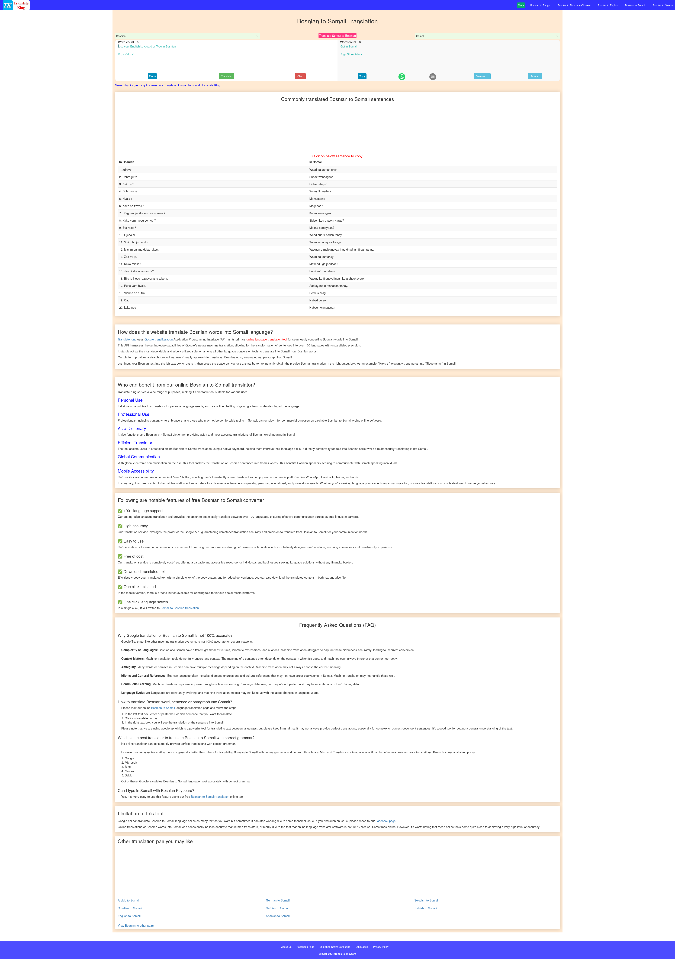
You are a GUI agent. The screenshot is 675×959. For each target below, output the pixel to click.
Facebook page (386, 820)
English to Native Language (335, 946)
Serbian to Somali (277, 908)
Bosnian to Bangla (540, 5)
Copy (152, 76)
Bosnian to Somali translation (210, 796)
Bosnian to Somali (163, 707)
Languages (361, 946)
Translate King (127, 339)
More (521, 5)
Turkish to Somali (425, 908)
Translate (226, 76)
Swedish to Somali (426, 900)
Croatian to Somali (130, 908)
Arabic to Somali (128, 900)
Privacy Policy (380, 946)
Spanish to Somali (278, 916)
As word (535, 76)
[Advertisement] (56, 81)
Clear (300, 76)
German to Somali (278, 900)
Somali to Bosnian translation (179, 608)
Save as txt (482, 76)
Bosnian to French (635, 5)
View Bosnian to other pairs (136, 925)
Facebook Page (305, 946)
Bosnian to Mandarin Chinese (574, 5)
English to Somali (129, 916)
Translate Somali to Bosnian (337, 35)
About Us (286, 946)
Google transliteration (158, 339)
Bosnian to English (607, 5)
